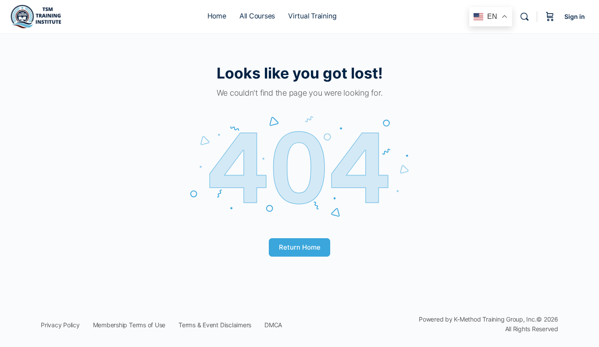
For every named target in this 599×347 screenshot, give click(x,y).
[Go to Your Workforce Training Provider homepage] (37, 16)
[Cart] (550, 16)
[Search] (524, 16)
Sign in (574, 16)
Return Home (300, 247)
